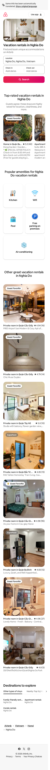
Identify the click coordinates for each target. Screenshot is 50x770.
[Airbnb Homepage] (5, 14)
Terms (18, 756)
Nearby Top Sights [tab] (35, 691)
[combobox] (24, 61)
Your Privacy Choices (32, 756)
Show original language (26, 6)
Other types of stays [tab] (12, 691)
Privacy (9, 756)
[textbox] (14, 71)
